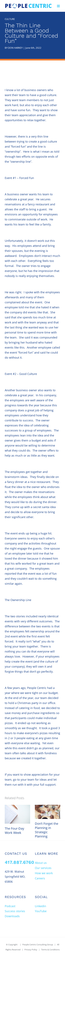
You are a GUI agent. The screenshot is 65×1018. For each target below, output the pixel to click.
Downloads (12, 916)
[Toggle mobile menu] (58, 6)
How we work (44, 873)
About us (41, 863)
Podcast (10, 906)
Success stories (15, 911)
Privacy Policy (30, 949)
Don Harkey (15, 47)
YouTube (41, 911)
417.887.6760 (19, 862)
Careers (40, 878)
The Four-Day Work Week (14, 830)
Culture (10, 19)
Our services (43, 868)
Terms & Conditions (50, 949)
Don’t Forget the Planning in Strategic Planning (46, 829)
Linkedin (40, 906)
